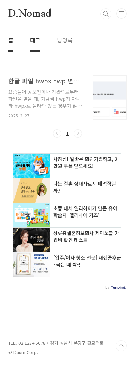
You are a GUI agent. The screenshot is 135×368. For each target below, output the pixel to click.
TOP (121, 345)
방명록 (65, 40)
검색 (106, 14)
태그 (35, 40)
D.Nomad (29, 14)
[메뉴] (121, 13)
